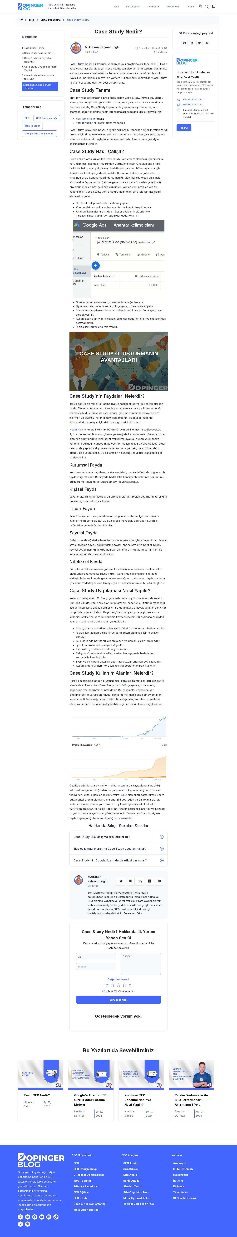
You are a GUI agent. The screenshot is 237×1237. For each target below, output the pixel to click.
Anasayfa (179, 1163)
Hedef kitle (76, 429)
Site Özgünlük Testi (136, 1192)
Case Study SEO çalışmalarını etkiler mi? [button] (102, 837)
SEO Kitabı (81, 1198)
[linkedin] (140, 881)
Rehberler (153, 6)
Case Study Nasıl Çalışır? (37, 53)
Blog (31, 19)
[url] (159, 881)
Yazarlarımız (181, 1192)
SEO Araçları (133, 6)
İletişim (191, 6)
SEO (116, 6)
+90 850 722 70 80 (192, 99)
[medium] (150, 881)
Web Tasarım (32, 125)
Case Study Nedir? (78, 19)
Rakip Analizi (131, 1180)
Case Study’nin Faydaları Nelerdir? (38, 60)
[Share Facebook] (185, 43)
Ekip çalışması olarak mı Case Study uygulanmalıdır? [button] (110, 848)
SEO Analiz (130, 1163)
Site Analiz (130, 1174)
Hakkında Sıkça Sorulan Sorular (38, 86)
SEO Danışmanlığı (46, 118)
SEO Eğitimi (172, 6)
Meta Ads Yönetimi (86, 1209)
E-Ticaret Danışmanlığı (89, 1174)
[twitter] (121, 881)
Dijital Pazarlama (51, 19)
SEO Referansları (184, 1198)
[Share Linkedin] (192, 43)
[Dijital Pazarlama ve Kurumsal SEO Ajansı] (21, 19)
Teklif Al (183, 127)
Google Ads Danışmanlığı (39, 133)
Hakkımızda (180, 1174)
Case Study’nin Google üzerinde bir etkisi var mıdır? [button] (110, 860)
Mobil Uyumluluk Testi (137, 1198)
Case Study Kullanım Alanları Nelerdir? (39, 77)
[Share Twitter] (199, 43)
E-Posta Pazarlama (86, 1186)
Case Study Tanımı (34, 47)
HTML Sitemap (183, 1168)
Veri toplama (84, 118)
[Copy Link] (207, 43)
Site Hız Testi (132, 1186)
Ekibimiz (178, 1186)
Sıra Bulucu (130, 1168)
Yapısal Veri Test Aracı (138, 1203)
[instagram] (130, 881)
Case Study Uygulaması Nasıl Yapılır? (40, 68)
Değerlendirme (117, 979)
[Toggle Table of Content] (60, 44)
